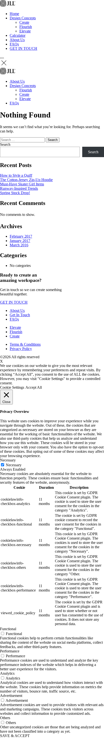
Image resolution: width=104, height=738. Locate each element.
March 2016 (19, 245)
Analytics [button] (7, 673)
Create (24, 22)
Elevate (25, 31)
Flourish (25, 27)
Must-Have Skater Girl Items (22, 184)
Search (5, 144)
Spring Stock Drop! (15, 193)
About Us (17, 40)
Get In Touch (20, 315)
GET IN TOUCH (23, 48)
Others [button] (5, 718)
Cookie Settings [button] (12, 387)
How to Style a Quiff (16, 175)
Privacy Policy (21, 349)
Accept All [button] (33, 387)
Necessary (14, 465)
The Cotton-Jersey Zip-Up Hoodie (26, 180)
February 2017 (21, 236)
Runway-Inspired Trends (19, 188)
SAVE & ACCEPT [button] (15, 736)
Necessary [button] (8, 460)
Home (14, 14)
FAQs (14, 44)
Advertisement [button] (11, 696)
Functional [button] (8, 629)
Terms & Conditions (25, 344)
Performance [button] (9, 651)
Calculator (17, 35)
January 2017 (20, 241)
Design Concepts (23, 18)
